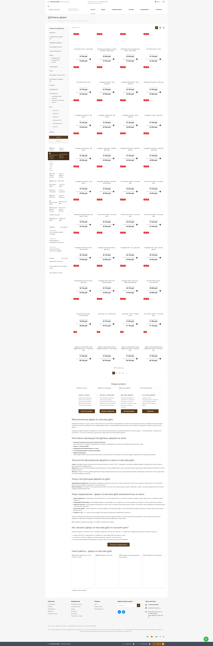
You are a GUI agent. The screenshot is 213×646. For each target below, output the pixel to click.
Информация (75, 601)
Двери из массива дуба (79, 590)
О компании (51, 604)
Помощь (97, 601)
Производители (98, 609)
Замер (73, 609)
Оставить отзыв (52, 613)
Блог (95, 604)
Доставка (73, 611)
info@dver (151, 608)
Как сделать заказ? (76, 604)
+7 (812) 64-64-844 (153, 604)
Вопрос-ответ (98, 606)
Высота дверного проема (56, 272)
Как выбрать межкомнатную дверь (104, 522)
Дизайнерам (51, 609)
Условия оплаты (75, 606)
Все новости (64, 227)
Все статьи (64, 258)
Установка (74, 613)
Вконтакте (119, 612)
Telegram (123, 612)
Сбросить (58, 141)
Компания (51, 601)
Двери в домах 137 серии (56, 261)
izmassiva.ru (157, 608)
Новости (50, 606)
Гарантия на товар (76, 616)
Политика (50, 611)
